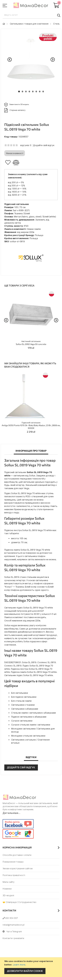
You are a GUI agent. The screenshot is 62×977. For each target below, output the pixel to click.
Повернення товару (13, 861)
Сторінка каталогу (17, 110)
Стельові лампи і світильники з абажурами (33, 712)
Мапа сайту (8, 882)
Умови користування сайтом (18, 868)
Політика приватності (14, 875)
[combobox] (31, 15)
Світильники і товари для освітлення (29, 23)
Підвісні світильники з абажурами (28, 716)
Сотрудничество (27, 902)
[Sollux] (31, 270)
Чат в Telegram (14, 931)
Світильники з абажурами (24, 709)
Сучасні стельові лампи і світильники (30, 724)
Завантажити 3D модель (19, 104)
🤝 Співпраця (10, 902)
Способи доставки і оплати (17, 855)
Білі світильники (19, 693)
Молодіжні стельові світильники (28, 735)
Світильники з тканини (23, 705)
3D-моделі (8, 895)
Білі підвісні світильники (23, 697)
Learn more (19, 964)
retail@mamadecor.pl (13, 924)
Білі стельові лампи (21, 701)
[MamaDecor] (31, 6)
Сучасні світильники (21, 720)
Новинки (7, 888)
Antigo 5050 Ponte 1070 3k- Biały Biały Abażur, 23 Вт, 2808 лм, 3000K (31, 425)
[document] (31, 967)
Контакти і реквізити (13, 938)
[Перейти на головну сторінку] (4, 23)
